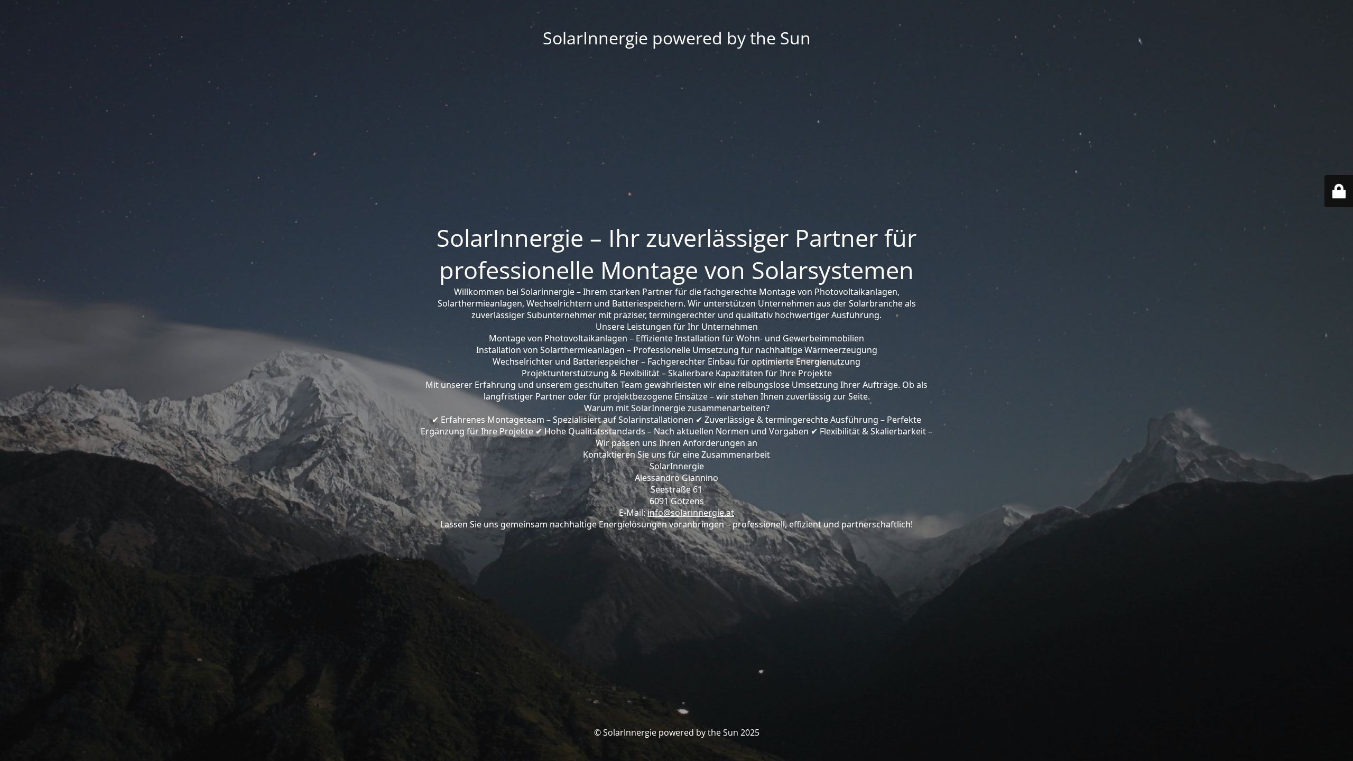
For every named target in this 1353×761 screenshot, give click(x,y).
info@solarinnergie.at (690, 512)
